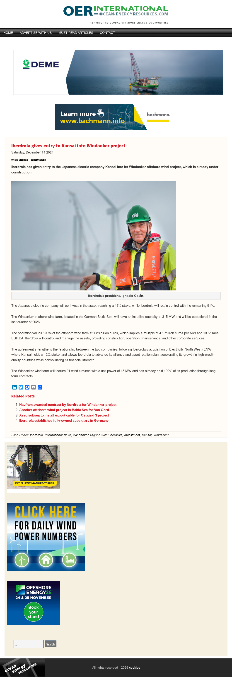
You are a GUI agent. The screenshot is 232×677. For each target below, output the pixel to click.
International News (58, 435)
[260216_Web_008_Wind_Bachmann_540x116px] (116, 129)
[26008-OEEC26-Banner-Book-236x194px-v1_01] (33, 624)
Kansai (147, 435)
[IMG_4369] (116, 101)
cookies (134, 667)
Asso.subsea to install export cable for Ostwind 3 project (64, 415)
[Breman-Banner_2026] (33, 492)
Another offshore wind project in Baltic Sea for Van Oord (64, 410)
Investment (132, 435)
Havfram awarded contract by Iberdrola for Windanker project (67, 405)
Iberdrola (36, 435)
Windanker (81, 435)
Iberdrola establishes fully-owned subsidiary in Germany (64, 420)
